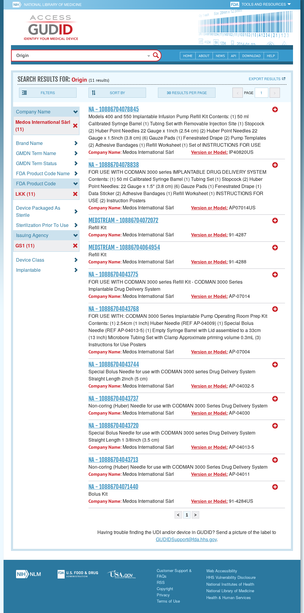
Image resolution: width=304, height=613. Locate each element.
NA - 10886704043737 (113, 398)
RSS (161, 582)
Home (187, 55)
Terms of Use (168, 601)
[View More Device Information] (275, 110)
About (204, 55)
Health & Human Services (228, 597)
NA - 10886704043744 (113, 364)
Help (271, 55)
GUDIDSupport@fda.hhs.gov (186, 539)
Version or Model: (209, 152)
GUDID (51, 27)
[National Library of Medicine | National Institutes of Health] (28, 576)
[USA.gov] (127, 576)
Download (251, 55)
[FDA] (235, 4)
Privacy (163, 595)
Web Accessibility (221, 570)
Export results (265, 78)
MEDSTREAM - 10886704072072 (123, 220)
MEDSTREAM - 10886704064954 (124, 247)
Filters (48, 92)
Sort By (117, 92)
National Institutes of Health (230, 584)
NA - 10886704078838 (113, 164)
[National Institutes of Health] (18, 4)
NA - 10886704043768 (113, 308)
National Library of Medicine (53, 4)
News (220, 55)
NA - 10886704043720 (113, 425)
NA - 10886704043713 (113, 459)
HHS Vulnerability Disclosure (231, 577)
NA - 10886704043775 (113, 274)
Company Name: (104, 152)
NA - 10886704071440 (113, 486)
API (233, 55)
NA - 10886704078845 (113, 109)
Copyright (165, 588)
